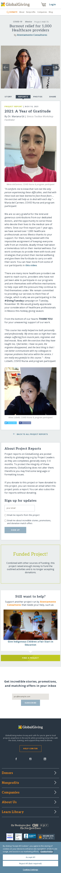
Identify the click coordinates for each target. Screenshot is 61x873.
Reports (23, 96)
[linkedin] (45, 758)
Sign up (15, 530)
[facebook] (16, 758)
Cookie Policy (46, 851)
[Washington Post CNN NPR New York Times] (30, 827)
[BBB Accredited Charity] (31, 837)
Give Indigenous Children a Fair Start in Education (30, 643)
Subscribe (30, 702)
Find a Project (30, 658)
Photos (38, 96)
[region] (30, 857)
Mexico (28, 21)
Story (8, 96)
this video (31, 265)
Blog (51, 12)
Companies (42, 12)
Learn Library (13, 812)
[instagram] (30, 758)
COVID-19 (17, 21)
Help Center (30, 748)
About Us (9, 802)
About (21, 12)
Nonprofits (30, 12)
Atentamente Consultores (32, 34)
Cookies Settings (30, 869)
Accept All (30, 857)
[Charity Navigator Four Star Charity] (10, 836)
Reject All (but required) (30, 863)
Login (52, 4)
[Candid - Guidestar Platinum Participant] (19, 836)
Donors (7, 773)
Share (52, 96)
